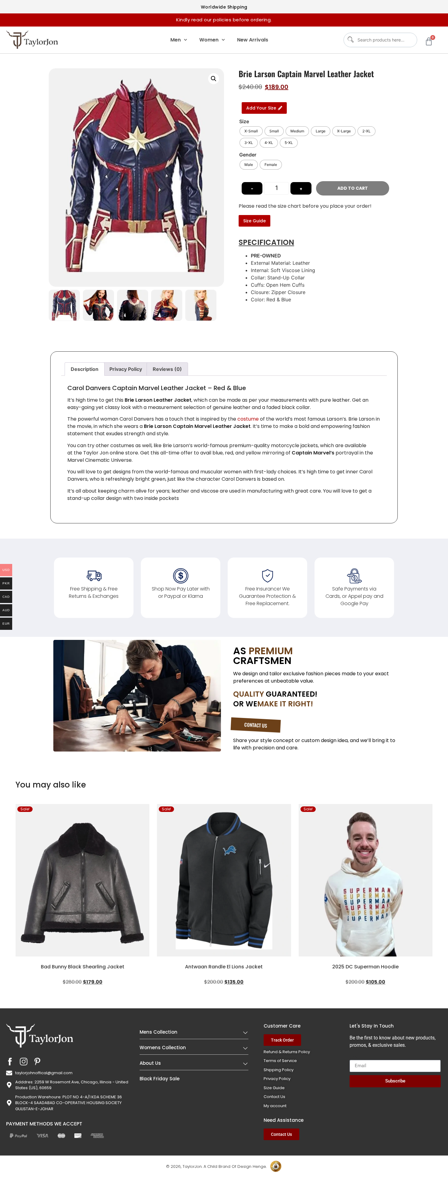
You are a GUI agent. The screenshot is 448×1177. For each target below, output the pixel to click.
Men (175, 39)
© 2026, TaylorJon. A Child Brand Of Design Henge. (216, 1166)
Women (209, 39)
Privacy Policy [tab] (125, 369)
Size (244, 121)
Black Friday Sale (160, 1078)
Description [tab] (84, 369)
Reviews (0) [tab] (167, 369)
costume (248, 418)
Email (356, 1057)
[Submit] (350, 39)
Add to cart (352, 188)
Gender (247, 154)
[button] (213, 78)
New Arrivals (252, 39)
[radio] (251, 131)
